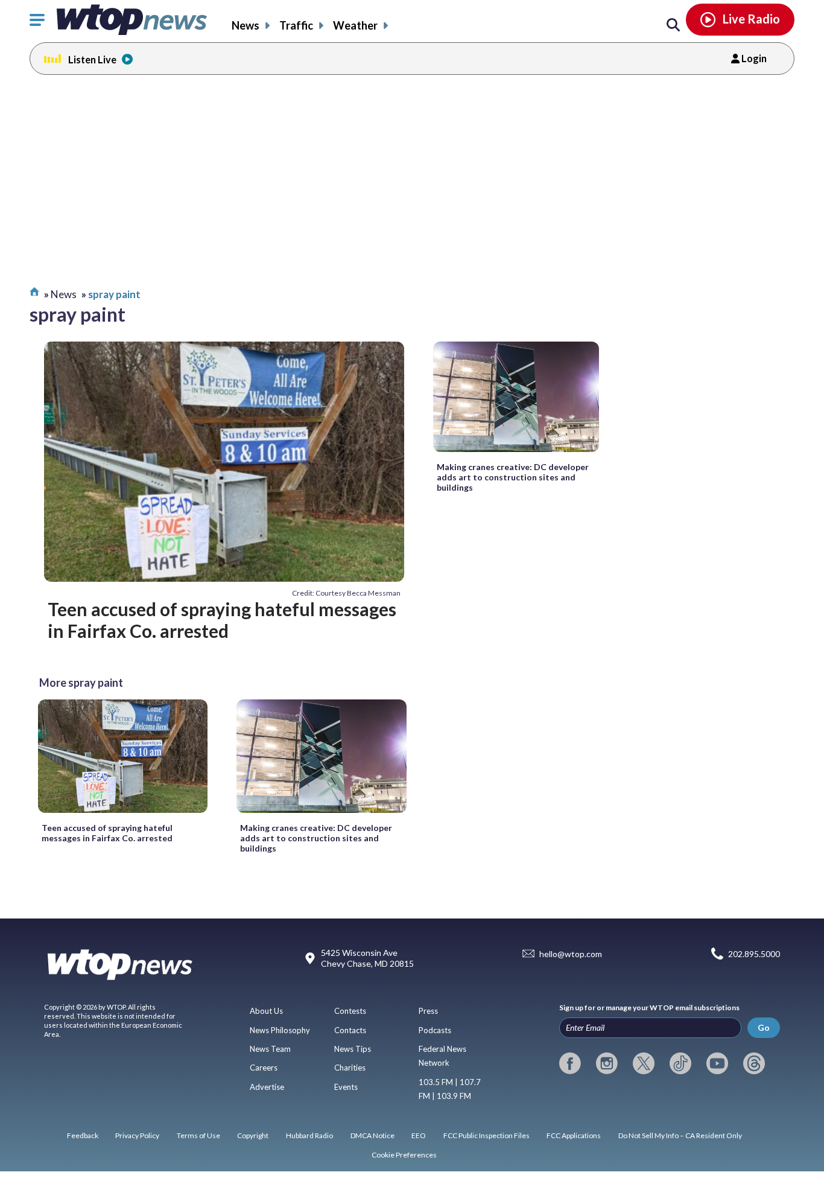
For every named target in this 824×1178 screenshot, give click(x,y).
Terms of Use (198, 1135)
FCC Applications (574, 1135)
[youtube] (717, 1063)
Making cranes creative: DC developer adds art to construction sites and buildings (513, 477)
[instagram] (607, 1063)
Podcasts (435, 1030)
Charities (350, 1067)
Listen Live (92, 59)
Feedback (82, 1135)
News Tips (352, 1049)
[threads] (754, 1063)
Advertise (267, 1087)
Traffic (296, 25)
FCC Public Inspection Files (486, 1135)
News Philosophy (280, 1030)
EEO (418, 1135)
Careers (263, 1067)
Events (346, 1087)
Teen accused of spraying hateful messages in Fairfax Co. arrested (222, 620)
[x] (643, 1063)
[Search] (673, 25)
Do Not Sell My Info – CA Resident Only (680, 1135)
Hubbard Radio (309, 1135)
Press (428, 1011)
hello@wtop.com (570, 954)
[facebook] (570, 1063)
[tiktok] (680, 1063)
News (245, 25)
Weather (355, 25)
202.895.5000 (754, 954)
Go (764, 1027)
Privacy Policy (137, 1135)
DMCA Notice (372, 1135)
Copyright (252, 1135)
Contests (350, 1011)
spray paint (114, 294)
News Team (270, 1049)
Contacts (350, 1030)
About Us (266, 1011)
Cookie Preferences (404, 1154)
